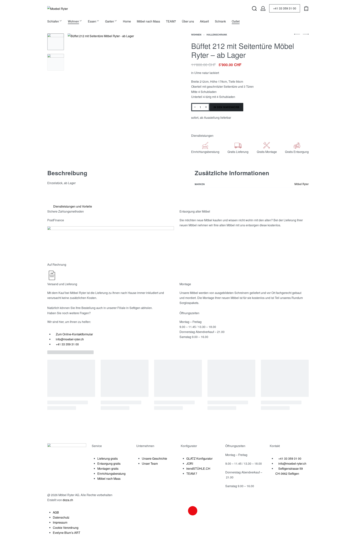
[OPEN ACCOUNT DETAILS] (263, 8)
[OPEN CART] (306, 8)
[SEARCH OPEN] (254, 8)
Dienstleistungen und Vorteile (72, 206)
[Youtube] (202, 510)
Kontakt (275, 446)
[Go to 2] (55, 62)
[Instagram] (192, 510)
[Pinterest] (212, 510)
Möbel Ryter (301, 184)
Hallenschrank (217, 34)
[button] (176, 206)
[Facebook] (182, 510)
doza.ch (68, 500)
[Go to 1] (55, 41)
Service (97, 446)
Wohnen (196, 34)
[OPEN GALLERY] (120, 86)
